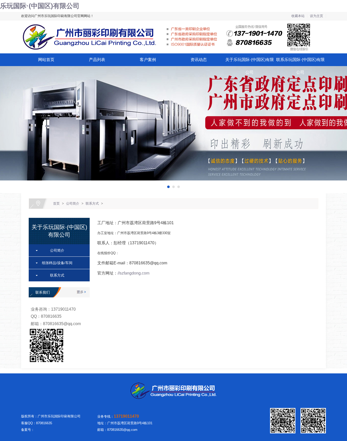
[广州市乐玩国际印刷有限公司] (173, 23)
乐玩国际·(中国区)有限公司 (40, 6)
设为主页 (316, 16)
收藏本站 (298, 16)
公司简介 (72, 203)
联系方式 (92, 203)
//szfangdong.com (133, 273)
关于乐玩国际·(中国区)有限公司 (249, 65)
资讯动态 (199, 59)
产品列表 (97, 59)
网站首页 (46, 59)
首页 (56, 203)
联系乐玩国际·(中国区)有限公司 (300, 65)
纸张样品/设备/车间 (57, 263)
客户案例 (148, 59)
